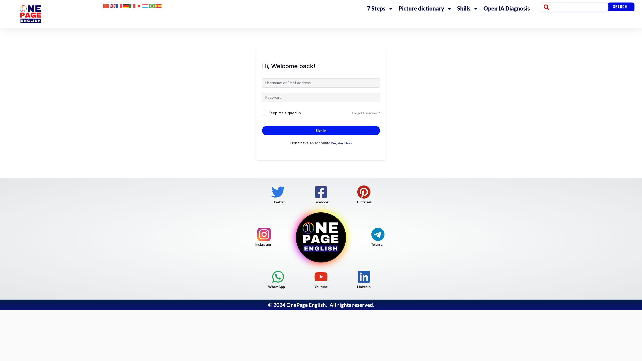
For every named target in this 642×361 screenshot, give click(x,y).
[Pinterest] (364, 192)
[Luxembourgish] (145, 5)
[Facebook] (321, 192)
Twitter (279, 202)
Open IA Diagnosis (507, 8)
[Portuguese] (152, 5)
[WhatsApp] (278, 277)
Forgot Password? (366, 113)
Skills (463, 8)
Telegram (378, 244)
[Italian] (132, 5)
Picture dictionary (421, 8)
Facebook (321, 202)
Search (620, 7)
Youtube (321, 287)
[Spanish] (158, 5)
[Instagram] (264, 234)
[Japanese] (139, 5)
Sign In (321, 130)
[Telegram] (378, 234)
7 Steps (376, 8)
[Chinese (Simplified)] (106, 5)
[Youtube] (321, 277)
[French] (119, 5)
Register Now (341, 143)
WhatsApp (276, 287)
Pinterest (364, 202)
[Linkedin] (364, 277)
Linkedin (364, 287)
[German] (126, 5)
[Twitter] (278, 192)
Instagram (263, 244)
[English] (113, 5)
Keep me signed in (285, 113)
